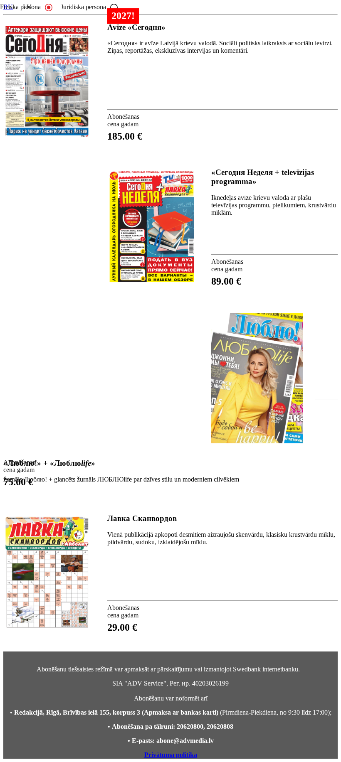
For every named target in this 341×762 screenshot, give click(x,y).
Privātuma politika (170, 754)
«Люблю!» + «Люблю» (49, 463)
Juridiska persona (83, 6)
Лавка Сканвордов (142, 518)
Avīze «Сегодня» (136, 27)
